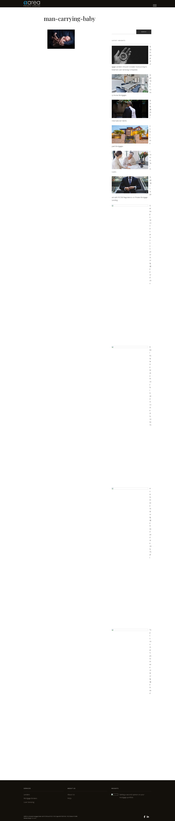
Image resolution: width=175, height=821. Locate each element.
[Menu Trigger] (155, 5)
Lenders (27, 794)
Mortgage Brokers (30, 798)
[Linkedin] (147, 817)
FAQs (69, 798)
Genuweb (33, 818)
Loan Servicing (29, 802)
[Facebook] (144, 817)
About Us (71, 794)
